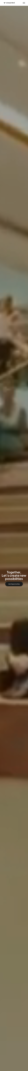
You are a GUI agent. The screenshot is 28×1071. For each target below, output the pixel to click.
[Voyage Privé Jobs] (9, 3)
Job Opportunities (14, 584)
